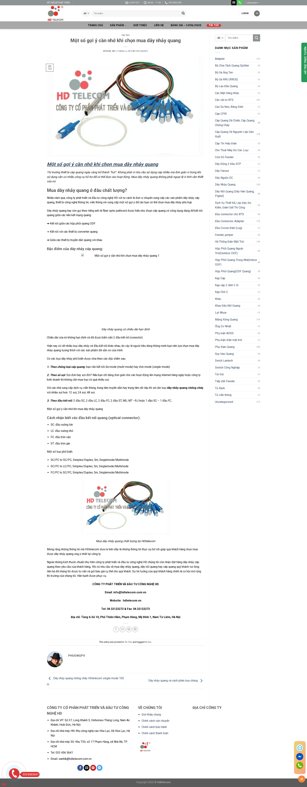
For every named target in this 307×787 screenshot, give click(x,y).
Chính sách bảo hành (154, 727)
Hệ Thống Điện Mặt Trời (229, 241)
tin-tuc (148, 642)
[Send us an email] (233, 2)
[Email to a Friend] (122, 629)
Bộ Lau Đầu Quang (226, 86)
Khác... (219, 299)
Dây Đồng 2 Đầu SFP (228, 164)
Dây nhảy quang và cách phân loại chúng (173, 680)
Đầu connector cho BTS (229, 214)
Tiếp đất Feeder (225, 381)
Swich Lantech (224, 360)
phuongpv (142, 51)
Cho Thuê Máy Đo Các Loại (231, 150)
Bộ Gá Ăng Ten (224, 72)
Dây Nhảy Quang (225, 184)
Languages (252, 2)
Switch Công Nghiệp (227, 367)
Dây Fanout (222, 171)
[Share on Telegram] (135, 629)
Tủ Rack (220, 388)
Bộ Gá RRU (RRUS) (226, 79)
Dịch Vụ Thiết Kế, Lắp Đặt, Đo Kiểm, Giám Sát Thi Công (233, 205)
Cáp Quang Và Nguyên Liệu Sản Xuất (234, 134)
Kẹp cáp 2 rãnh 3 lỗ (226, 285)
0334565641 (31, 774)
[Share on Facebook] (116, 629)
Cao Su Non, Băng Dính (229, 106)
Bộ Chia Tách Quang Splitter (232, 65)
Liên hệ (159, 25)
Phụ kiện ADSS (224, 333)
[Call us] (240, 2)
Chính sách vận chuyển (155, 720)
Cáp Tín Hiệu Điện (226, 143)
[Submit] (183, 13)
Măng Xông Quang (226, 319)
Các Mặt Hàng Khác (227, 93)
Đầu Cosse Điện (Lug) (228, 228)
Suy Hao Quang (224, 354)
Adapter (220, 58)
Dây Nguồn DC (224, 177)
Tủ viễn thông (223, 395)
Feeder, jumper (224, 235)
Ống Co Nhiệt (223, 326)
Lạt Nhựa (220, 312)
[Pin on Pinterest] (129, 629)
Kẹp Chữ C (221, 292)
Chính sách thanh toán (155, 733)
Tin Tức (214, 25)
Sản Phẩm (117, 25)
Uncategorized (224, 402)
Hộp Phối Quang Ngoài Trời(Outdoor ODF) (229, 251)
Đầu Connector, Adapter (229, 221)
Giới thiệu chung (151, 714)
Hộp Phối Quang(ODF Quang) (233, 271)
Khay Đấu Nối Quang (227, 305)
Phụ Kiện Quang (225, 347)
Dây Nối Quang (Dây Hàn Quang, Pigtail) (234, 194)
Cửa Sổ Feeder (224, 157)
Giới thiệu (140, 25)
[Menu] (257, 13)
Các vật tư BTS (224, 100)
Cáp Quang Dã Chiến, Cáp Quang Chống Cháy (234, 123)
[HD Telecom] (61, 13)
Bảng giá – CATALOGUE (186, 25)
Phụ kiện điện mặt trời (228, 340)
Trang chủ (95, 25)
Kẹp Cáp (220, 278)
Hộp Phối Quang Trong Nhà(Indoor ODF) (236, 262)
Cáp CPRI (221, 113)
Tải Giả (219, 374)
